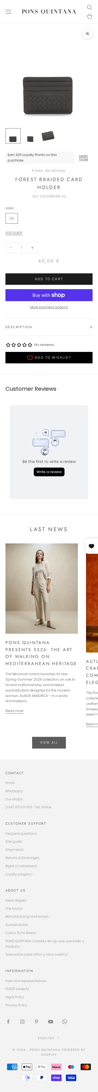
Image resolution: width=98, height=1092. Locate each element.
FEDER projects (17, 988)
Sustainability (16, 924)
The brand (13, 908)
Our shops (14, 799)
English (46, 1038)
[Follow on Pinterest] (36, 1021)
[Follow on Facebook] (8, 1021)
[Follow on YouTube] (50, 1021)
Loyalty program (18, 874)
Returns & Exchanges (22, 857)
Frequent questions (21, 833)
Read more (14, 710)
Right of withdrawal (21, 866)
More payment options (49, 307)
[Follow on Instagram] (22, 1021)
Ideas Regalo (16, 900)
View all (49, 742)
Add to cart (49, 279)
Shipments (14, 849)
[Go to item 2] (30, 135)
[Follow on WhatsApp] (65, 1021)
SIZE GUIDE (13, 233)
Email (9, 782)
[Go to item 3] (48, 135)
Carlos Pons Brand (20, 933)
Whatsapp (14, 791)
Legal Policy (14, 997)
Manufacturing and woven (26, 916)
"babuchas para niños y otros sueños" (36, 954)
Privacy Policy (16, 1005)
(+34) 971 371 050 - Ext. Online (28, 807)
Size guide (13, 841)
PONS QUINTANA (49, 170)
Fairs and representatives (26, 981)
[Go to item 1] (13, 135)
